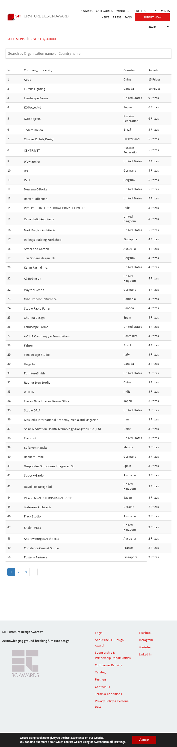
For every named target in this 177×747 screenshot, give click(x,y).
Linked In (145, 654)
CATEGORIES (104, 11)
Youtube (144, 647)
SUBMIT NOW (152, 17)
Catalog (100, 672)
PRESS (117, 17)
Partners (100, 680)
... (33, 572)
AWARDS (86, 11)
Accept (144, 740)
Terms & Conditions (108, 694)
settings (120, 742)
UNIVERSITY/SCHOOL (42, 39)
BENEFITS (139, 11)
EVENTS (164, 11)
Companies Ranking (108, 665)
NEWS (105, 17)
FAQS (128, 17)
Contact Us (102, 687)
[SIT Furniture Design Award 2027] (39, 17)
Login (99, 633)
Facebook (145, 633)
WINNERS (122, 11)
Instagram (146, 640)
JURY (152, 11)
